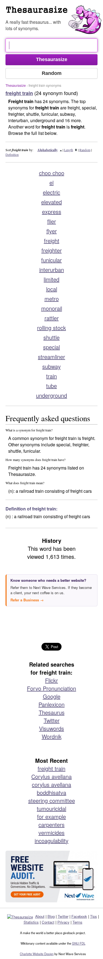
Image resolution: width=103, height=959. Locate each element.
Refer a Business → (27, 599)
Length (68, 150)
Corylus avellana (51, 776)
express (51, 212)
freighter (51, 250)
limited (51, 279)
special (51, 347)
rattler (51, 318)
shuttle (51, 337)
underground (51, 395)
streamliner (51, 357)
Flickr (51, 680)
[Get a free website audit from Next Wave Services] (51, 876)
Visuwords (51, 728)
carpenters (51, 825)
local (51, 289)
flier (51, 221)
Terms (77, 922)
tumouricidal (51, 809)
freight (51, 241)
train (51, 376)
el (51, 183)
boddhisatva (51, 792)
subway (51, 366)
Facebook (79, 916)
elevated (51, 202)
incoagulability (51, 841)
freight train (51, 768)
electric (51, 192)
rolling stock (51, 328)
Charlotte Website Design (37, 954)
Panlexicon (51, 704)
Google (51, 696)
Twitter (52, 720)
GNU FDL (78, 943)
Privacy (63, 922)
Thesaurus (52, 712)
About (39, 916)
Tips (93, 916)
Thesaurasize (15, 85)
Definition (12, 154)
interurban (51, 270)
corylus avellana (51, 784)
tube (51, 386)
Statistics (31, 922)
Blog (51, 916)
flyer (51, 231)
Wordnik (52, 736)
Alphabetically (47, 150)
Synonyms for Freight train (54, 12)
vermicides (51, 833)
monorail (51, 308)
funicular (51, 260)
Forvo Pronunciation (51, 688)
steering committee (51, 800)
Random (84, 150)
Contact (48, 922)
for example (51, 817)
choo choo (51, 173)
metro (51, 299)
